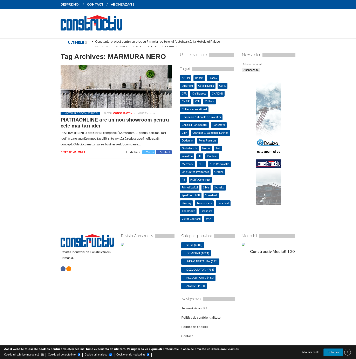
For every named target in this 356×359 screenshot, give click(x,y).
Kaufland (212, 156)
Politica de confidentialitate (200, 317)
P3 (183, 179)
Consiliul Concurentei (194, 124)
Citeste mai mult (73, 152)
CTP (184, 132)
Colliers (209, 101)
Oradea (219, 171)
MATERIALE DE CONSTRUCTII (81, 113)
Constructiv (122, 113)
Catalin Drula (206, 85)
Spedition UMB (191, 195)
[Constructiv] (91, 27)
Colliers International (194, 109)
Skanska (219, 187)
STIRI (189, 245)
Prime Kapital (190, 187)
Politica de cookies (194, 327)
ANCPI (186, 78)
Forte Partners (207, 140)
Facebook (165, 152)
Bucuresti (187, 85)
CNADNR (217, 93)
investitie (187, 156)
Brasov (213, 78)
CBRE (222, 85)
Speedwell (211, 195)
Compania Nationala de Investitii (201, 117)
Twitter (150, 152)
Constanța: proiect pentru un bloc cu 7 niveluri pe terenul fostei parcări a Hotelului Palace (157, 41)
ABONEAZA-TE (122, 4)
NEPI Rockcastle (219, 164)
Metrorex (187, 164)
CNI (197, 101)
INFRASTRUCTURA (198, 261)
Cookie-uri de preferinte (62, 354)
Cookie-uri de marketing (130, 354)
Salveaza (333, 352)
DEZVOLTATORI (196, 269)
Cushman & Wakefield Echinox (210, 132)
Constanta (218, 124)
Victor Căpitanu (191, 218)
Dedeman (187, 140)
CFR (184, 93)
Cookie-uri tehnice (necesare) (21, 354)
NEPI (201, 164)
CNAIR (186, 101)
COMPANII (193, 253)
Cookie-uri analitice (96, 354)
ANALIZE (191, 286)
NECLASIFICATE (196, 277)
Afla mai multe (310, 352)
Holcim (206, 148)
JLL (200, 156)
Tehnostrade (204, 203)
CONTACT (95, 4)
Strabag (186, 203)
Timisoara (206, 211)
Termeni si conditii (194, 308)
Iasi (218, 148)
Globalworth (189, 148)
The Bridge (188, 211)
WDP (209, 218)
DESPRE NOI (70, 4)
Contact (187, 336)
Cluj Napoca (199, 93)
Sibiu (206, 187)
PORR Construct (200, 179)
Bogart (199, 78)
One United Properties (195, 171)
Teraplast (223, 203)
